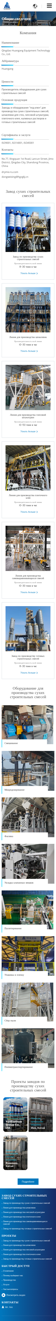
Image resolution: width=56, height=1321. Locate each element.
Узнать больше (28, 273)
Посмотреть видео (15, 1295)
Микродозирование (14, 790)
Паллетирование (13, 928)
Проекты (9, 1236)
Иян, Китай (38, 1123)
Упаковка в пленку (14, 975)
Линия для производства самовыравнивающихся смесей (28, 577)
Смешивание (11, 743)
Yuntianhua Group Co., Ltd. (15, 1120)
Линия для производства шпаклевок (28, 337)
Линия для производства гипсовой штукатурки (28, 416)
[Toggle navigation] (49, 5)
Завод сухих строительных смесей (24, 1197)
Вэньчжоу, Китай (12, 1158)
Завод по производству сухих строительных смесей (28, 258)
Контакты (10, 1302)
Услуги (6, 1284)
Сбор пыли (10, 1021)
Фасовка (8, 836)
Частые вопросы (10, 1289)
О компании (8, 1270)
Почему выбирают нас (13, 1275)
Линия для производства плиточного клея (28, 496)
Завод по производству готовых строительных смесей (28, 657)
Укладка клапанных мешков (18, 883)
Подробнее (28, 1181)
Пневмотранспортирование (18, 1067)
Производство (9, 1280)
